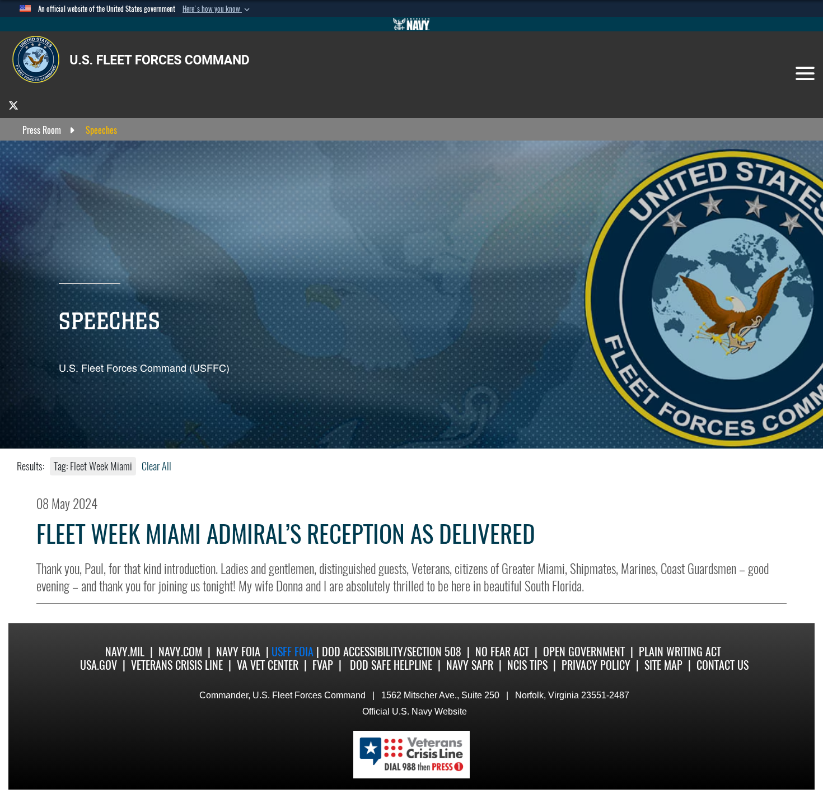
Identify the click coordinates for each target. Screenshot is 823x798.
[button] (217, 9)
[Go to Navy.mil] (411, 24)
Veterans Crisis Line (177, 665)
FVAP (322, 665)
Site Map (663, 665)
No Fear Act (502, 651)
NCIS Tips (527, 665)
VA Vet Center (267, 665)
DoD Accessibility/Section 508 (391, 651)
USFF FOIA (294, 651)
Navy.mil (124, 651)
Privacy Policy (596, 665)
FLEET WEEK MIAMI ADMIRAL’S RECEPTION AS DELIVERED (285, 533)
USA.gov (98, 665)
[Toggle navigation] (805, 73)
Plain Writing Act (680, 651)
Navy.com (180, 651)
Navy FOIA (238, 651)
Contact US (722, 665)
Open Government (584, 651)
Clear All (156, 466)
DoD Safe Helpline (391, 665)
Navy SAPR (469, 665)
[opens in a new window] (13, 105)
